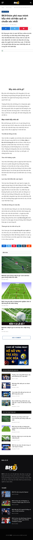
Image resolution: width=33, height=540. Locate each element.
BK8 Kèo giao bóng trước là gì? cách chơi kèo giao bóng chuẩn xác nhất (15, 276)
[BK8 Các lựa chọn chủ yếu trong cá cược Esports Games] (6, 447)
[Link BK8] (16, 2)
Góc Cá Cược (5, 11)
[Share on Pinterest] (23, 28)
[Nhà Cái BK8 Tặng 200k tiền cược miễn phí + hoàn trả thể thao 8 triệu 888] (6, 403)
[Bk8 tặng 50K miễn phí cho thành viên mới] (6, 385)
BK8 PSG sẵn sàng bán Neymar (20, 492)
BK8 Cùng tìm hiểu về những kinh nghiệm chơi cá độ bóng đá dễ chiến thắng (16, 302)
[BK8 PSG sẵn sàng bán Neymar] (6, 494)
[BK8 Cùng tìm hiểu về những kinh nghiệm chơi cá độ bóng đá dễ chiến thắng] (16, 290)
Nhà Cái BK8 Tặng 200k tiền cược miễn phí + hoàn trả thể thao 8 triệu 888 (21, 402)
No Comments (6, 24)
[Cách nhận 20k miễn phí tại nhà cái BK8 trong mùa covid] (6, 394)
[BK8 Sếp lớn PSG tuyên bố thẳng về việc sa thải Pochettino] (6, 511)
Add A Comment (16, 337)
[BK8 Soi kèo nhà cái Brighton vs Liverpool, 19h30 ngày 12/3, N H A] (6, 503)
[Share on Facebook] (6, 28)
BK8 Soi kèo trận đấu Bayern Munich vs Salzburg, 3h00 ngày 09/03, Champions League (21, 519)
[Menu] (3, 2)
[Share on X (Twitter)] (14, 28)
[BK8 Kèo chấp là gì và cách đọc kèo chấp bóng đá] (16, 316)
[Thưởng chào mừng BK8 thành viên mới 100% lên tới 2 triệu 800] (6, 377)
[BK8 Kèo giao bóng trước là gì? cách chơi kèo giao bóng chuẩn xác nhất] (16, 264)
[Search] (30, 2)
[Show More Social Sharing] (29, 28)
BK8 (11, 535)
